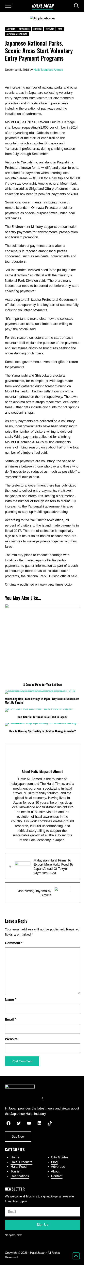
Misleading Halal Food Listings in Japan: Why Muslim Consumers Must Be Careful (42, 700)
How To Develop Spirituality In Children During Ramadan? (42, 731)
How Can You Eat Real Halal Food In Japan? (42, 717)
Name (10, 1000)
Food (60, 29)
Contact (56, 1176)
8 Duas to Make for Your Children (42, 684)
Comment (14, 943)
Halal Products (21, 1162)
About (55, 1171)
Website (11, 1039)
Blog (54, 1162)
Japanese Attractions (17, 33)
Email (10, 1019)
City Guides (24, 29)
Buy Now (18, 1136)
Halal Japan (42, 6)
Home (15, 1157)
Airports (11, 29)
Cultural (37, 29)
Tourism (16, 1171)
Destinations (20, 1176)
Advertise (58, 1167)
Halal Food (18, 1167)
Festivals (50, 29)
